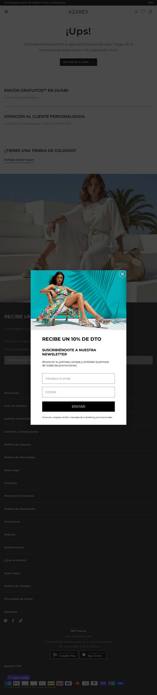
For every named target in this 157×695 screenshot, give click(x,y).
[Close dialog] (122, 274)
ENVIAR (78, 406)
